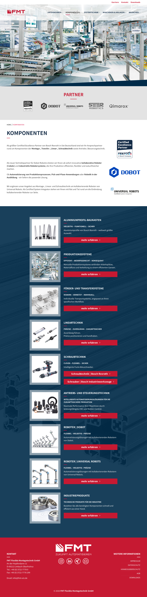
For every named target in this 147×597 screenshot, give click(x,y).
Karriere (115, 2)
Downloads (135, 2)
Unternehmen (54, 12)
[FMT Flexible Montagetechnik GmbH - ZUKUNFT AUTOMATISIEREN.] (16, 12)
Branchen (134, 12)
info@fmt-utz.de (20, 578)
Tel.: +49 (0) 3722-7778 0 (17, 569)
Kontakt (124, 2)
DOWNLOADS (134, 577)
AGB (138, 573)
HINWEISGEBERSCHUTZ (130, 569)
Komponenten (73, 12)
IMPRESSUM (135, 561)
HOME (9, 125)
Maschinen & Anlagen (114, 12)
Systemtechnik (91, 12)
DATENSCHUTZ (134, 565)
